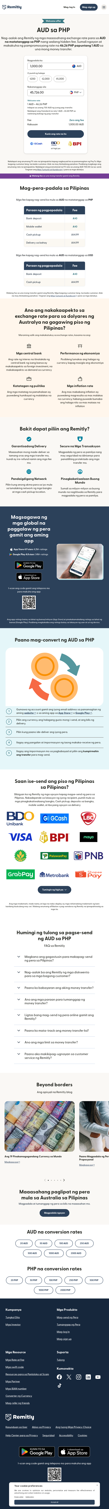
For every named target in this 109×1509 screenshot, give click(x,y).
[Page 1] (48, 1180)
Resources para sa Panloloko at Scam (27, 1374)
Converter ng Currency (19, 1396)
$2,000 (46, 79)
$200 (32, 79)
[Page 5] (60, 1180)
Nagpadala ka (34, 60)
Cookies (82, 1435)
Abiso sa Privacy (41, 1427)
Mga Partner (13, 1381)
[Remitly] (11, 7)
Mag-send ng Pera (67, 1317)
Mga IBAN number (16, 1389)
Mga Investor (13, 1324)
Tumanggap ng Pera (68, 1324)
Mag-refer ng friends (18, 1403)
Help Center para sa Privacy (22, 1435)
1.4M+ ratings (31, 554)
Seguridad (48, 1435)
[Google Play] (29, 565)
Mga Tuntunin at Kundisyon (50, 170)
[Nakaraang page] (45, 1180)
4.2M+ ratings (31, 549)
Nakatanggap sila (36, 87)
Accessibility (66, 1435)
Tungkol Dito (13, 1317)
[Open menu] (104, 7)
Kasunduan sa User (16, 1427)
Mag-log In (69, 7)
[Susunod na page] (64, 1180)
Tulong (61, 1360)
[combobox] (77, 92)
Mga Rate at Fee (15, 1360)
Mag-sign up (88, 7)
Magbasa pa (12, 1162)
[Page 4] (57, 1180)
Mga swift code (15, 1367)
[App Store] (29, 577)
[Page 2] (51, 1180)
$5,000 (60, 79)
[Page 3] (54, 1180)
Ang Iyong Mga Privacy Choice (73, 1427)
